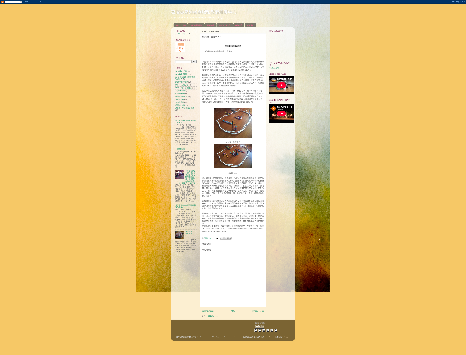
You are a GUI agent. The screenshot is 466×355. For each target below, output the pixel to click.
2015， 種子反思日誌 (183, 88)
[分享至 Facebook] (228, 238)
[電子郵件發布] (216, 238)
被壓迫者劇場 (180, 105)
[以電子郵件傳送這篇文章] (221, 238)
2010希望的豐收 (181, 71)
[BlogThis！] (223, 238)
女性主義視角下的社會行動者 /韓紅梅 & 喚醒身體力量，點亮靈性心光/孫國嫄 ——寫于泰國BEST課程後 (185, 177)
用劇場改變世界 (196, 25)
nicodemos (270, 337)
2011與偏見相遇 (181, 74)
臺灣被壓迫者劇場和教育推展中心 (204, 12)
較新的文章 (208, 311)
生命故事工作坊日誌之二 (190, 232)
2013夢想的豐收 (181, 82)
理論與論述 (179, 102)
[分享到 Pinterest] (230, 238)
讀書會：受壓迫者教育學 (184, 108)
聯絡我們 (250, 25)
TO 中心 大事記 (224, 25)
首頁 (233, 311)
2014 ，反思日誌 (181, 85)
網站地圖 (238, 25)
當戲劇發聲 (181, 149)
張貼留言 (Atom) (214, 316)
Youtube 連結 (274, 68)
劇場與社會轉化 (181, 96)
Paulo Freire (180, 94)
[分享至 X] (226, 238)
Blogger (286, 337)
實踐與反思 (179, 99)
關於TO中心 (181, 25)
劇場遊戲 (210, 25)
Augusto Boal (180, 91)
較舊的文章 (258, 311)
